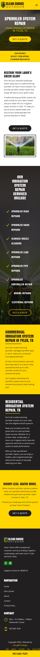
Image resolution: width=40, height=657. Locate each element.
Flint (28, 649)
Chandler (21, 649)
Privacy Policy (9, 605)
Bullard (13, 649)
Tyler (7, 649)
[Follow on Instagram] (10, 563)
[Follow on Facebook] (6, 563)
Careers (7, 601)
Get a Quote (20, 39)
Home (6, 586)
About (6, 596)
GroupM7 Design (20, 645)
